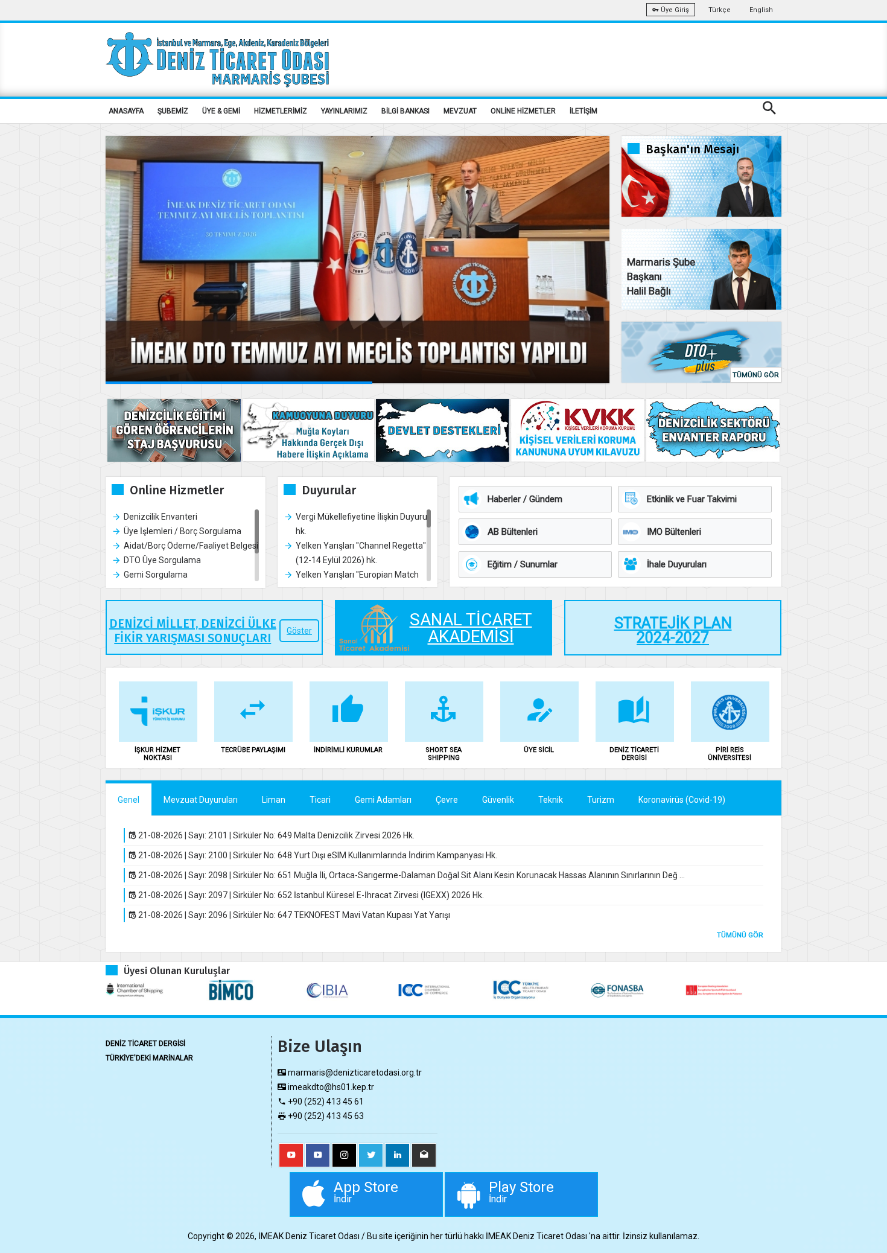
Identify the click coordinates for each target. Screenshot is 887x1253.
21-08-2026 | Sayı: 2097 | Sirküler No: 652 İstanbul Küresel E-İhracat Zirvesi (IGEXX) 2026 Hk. (310, 895)
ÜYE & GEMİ (221, 111)
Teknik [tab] (550, 800)
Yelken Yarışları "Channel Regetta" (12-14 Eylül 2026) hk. (361, 553)
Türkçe (719, 10)
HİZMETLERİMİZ (280, 111)
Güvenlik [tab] (498, 800)
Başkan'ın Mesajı (692, 149)
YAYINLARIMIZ (344, 111)
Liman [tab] (273, 800)
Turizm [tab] (600, 800)
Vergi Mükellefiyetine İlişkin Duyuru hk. (361, 524)
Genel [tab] (128, 800)
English (761, 10)
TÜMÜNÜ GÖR (756, 375)
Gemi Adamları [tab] (383, 800)
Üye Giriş (674, 10)
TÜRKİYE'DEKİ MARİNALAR (149, 1058)
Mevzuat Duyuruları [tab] (201, 800)
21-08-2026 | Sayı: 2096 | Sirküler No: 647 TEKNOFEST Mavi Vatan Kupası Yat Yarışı (293, 915)
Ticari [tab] (320, 800)
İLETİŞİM (583, 111)
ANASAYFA (126, 111)
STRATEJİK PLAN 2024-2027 (673, 630)
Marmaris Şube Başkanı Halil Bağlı (661, 276)
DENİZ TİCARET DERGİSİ (145, 1043)
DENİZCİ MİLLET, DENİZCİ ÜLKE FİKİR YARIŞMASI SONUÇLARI (192, 630)
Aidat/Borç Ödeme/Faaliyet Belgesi (191, 545)
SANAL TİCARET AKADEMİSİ (471, 628)
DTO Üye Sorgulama (162, 560)
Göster (299, 631)
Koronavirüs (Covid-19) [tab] (681, 800)
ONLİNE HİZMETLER (523, 111)
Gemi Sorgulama (156, 574)
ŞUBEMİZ (172, 111)
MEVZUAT (460, 111)
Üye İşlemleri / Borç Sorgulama (182, 531)
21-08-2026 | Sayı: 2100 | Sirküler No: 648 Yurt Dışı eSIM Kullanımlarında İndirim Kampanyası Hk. (316, 855)
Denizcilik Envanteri (160, 516)
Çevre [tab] (447, 800)
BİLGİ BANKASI (405, 111)
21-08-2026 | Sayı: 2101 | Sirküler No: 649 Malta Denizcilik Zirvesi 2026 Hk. (275, 835)
